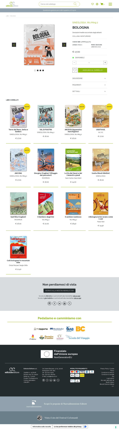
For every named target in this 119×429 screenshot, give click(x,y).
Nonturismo (85, 36)
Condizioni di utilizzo (107, 372)
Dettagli (76, 91)
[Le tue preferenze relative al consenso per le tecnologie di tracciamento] (116, 427)
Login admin (110, 378)
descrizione (77, 78)
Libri (7, 16)
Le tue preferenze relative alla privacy (67, 427)
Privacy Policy (104, 368)
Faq (113, 376)
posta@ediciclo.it (52, 376)
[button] (35, 70)
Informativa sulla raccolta (42, 427)
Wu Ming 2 (92, 22)
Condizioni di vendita (107, 374)
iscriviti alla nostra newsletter (59, 290)
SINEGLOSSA (79, 22)
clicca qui (76, 296)
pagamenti (76, 85)
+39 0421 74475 (49, 372)
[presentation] (14, 45)
